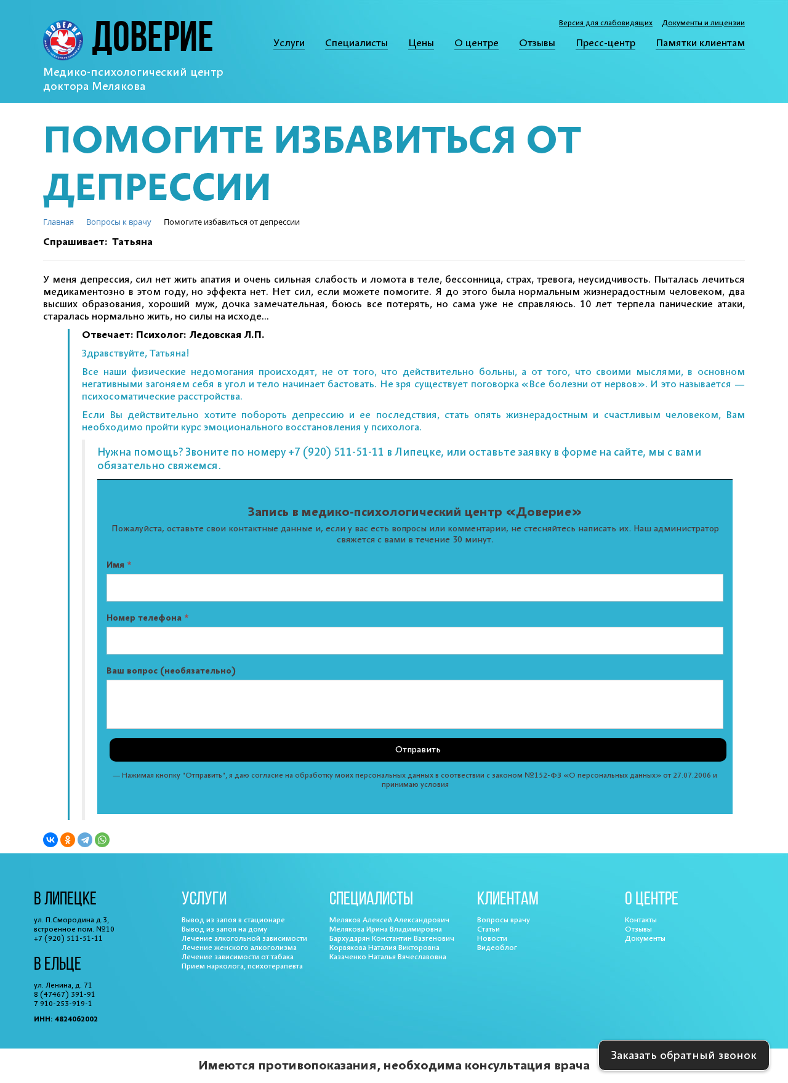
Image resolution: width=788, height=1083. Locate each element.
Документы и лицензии (703, 23)
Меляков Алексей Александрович (389, 920)
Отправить (418, 749)
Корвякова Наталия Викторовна (384, 947)
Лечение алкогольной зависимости (244, 938)
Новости (492, 938)
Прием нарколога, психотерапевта (242, 966)
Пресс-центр (605, 43)
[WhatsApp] (102, 839)
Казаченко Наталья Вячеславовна (387, 957)
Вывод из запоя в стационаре (233, 920)
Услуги (289, 43)
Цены (421, 43)
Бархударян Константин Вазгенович (391, 938)
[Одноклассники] (67, 839)
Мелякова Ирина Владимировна (385, 929)
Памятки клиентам (700, 43)
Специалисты (356, 43)
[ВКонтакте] (50, 839)
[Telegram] (85, 839)
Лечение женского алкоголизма (239, 947)
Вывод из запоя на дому (224, 929)
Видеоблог (497, 947)
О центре (476, 43)
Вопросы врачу (503, 920)
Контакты (641, 920)
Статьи (488, 929)
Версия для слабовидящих (606, 23)
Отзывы (537, 43)
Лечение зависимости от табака (238, 957)
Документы (645, 938)
